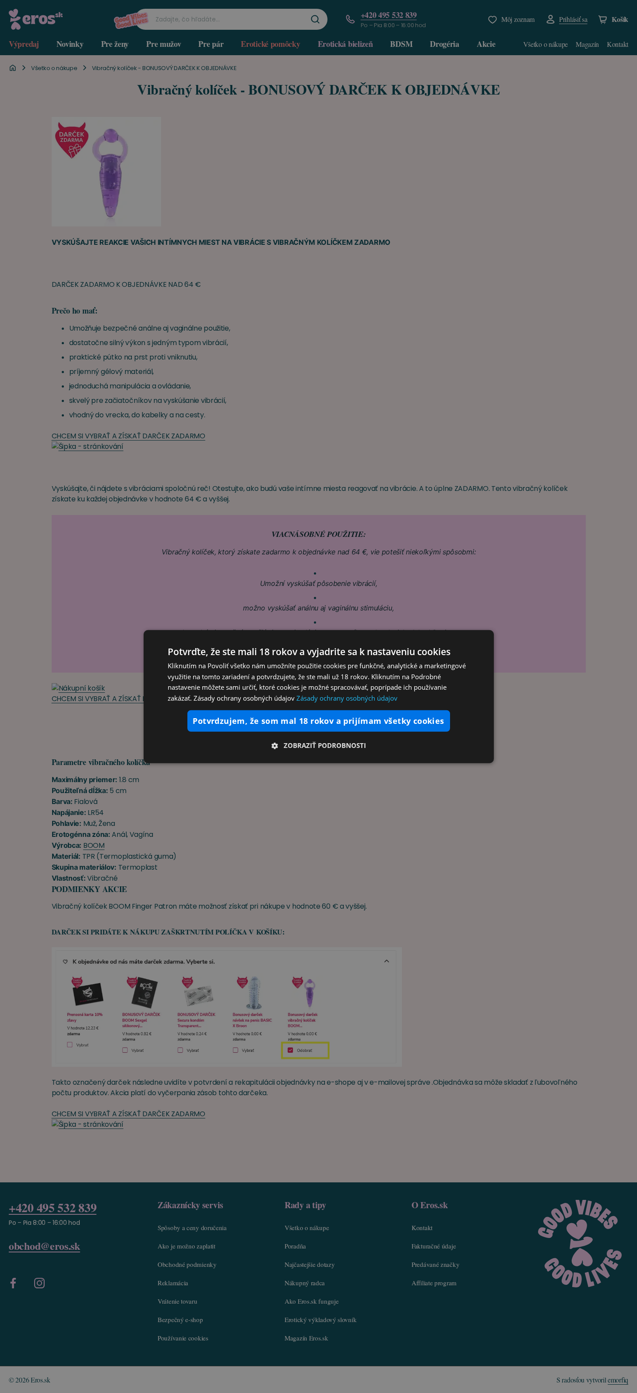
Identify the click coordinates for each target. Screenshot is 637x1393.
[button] (319, 745)
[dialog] (319, 696)
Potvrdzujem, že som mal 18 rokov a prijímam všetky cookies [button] (318, 721)
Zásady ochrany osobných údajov (347, 698)
